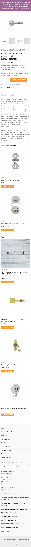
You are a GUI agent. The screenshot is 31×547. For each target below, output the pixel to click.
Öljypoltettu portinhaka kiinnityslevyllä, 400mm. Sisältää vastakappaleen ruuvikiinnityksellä (14, 274)
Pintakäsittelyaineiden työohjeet (11, 523)
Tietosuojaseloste (6, 450)
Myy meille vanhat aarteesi (9, 513)
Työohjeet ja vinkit (6, 443)
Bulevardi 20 (5, 531)
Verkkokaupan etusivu (14, 48)
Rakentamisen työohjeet (8, 520)
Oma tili (3, 454)
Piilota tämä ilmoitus (23, 8)
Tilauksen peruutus (7, 457)
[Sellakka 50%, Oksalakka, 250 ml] (26, 54)
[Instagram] (16, 544)
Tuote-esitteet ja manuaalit (9, 516)
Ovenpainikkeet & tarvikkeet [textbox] (15, 467)
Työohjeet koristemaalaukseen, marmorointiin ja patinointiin (15, 498)
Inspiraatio (4, 435)
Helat (23, 48)
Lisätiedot (12, 95)
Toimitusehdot (5, 446)
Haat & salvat (5, 269)
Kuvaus (3, 95)
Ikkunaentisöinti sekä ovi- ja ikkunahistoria (14, 509)
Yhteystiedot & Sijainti (8, 432)
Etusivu (3, 48)
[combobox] (15, 467)
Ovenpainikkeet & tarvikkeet (9, 49)
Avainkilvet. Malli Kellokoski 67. (11, 180)
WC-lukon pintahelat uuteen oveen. (12, 224)
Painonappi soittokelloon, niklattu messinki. (15, 408)
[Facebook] (14, 544)
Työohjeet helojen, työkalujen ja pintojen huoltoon (13, 504)
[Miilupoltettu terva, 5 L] (29, 54)
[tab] (3, 95)
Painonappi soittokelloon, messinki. (12, 365)
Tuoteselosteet (5, 439)
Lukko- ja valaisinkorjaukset (9, 527)
